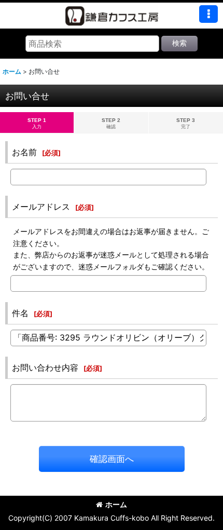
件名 (20, 313)
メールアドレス (41, 206)
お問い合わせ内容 (45, 367)
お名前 (24, 152)
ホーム (116, 504)
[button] (208, 14)
